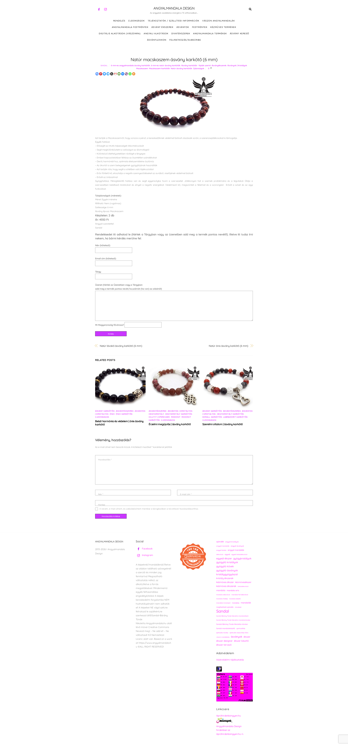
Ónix (112, 414)
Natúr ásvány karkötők (181, 68)
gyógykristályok (242, 558)
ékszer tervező (224, 644)
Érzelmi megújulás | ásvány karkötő (170, 424)
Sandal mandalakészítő (225, 628)
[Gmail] (115, 73)
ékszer (247, 636)
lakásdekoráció (243, 586)
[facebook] (99, 9)
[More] (133, 73)
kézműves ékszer (225, 582)
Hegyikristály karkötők (178, 414)
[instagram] (105, 9)
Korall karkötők (212, 417)
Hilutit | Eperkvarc (159, 417)
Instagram (147, 555)
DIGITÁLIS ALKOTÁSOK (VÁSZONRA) (120, 33)
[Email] (119, 73)
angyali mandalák (222, 546)
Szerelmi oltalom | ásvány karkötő (222, 424)
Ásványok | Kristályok (237, 65)
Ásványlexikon (156, 40)
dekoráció (219, 554)
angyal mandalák (236, 550)
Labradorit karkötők (235, 417)
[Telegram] (108, 73)
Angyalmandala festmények (130, 27)
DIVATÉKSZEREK (180, 33)
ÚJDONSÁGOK (136, 20)
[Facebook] (97, 73)
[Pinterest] (100, 73)
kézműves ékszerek (226, 586)
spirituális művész (222, 633)
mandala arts (233, 590)
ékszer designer (224, 640)
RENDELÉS (119, 20)
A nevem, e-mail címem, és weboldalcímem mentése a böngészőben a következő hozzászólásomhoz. (149, 509)
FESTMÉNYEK (199, 27)
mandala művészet (223, 603)
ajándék (220, 541)
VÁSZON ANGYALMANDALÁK (218, 20)
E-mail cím (186, 494)
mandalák (246, 602)
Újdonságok (198, 68)
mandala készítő (235, 599)
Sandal (104, 65)
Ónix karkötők (124, 414)
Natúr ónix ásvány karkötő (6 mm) (228, 345)
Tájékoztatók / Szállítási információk (173, 20)
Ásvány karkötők (105, 411)
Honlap (101, 505)
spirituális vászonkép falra (239, 633)
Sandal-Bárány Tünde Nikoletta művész (232, 624)
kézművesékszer (243, 582)
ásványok (236, 636)
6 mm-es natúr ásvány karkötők (165, 65)
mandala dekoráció (223, 595)
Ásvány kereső (239, 33)
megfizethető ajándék (225, 607)
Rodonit (176, 417)
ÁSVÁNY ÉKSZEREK (162, 27)
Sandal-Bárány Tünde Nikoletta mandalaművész (233, 620)
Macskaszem (142, 68)
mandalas (235, 603)
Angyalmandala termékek (210, 33)
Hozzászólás (105, 459)
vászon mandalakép (222, 637)
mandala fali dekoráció (240, 595)
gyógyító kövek (225, 566)
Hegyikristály (156, 414)
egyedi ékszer (224, 558)
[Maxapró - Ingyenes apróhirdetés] (234, 721)
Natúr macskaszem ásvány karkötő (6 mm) (174, 59)
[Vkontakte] (122, 73)
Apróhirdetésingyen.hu (228, 715)
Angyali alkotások (156, 33)
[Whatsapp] (130, 73)
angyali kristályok (232, 542)
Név (100, 494)
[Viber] (126, 73)
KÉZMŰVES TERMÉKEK (223, 27)
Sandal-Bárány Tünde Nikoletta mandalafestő (232, 616)
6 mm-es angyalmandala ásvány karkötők (130, 65)
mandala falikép (222, 599)
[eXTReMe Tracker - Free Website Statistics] (219, 670)
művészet (238, 607)
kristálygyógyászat (227, 574)
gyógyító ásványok (227, 570)
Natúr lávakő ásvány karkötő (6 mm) (121, 345)
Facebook (147, 548)
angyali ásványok (237, 546)
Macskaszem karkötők (159, 68)
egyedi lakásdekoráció (239, 554)
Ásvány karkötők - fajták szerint (196, 65)
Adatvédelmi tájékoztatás (230, 659)
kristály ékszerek (224, 578)
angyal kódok (221, 550)
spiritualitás (240, 628)
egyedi (227, 554)
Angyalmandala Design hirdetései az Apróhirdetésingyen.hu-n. (230, 730)
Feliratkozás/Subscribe (185, 40)
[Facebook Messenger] (104, 73)
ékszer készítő (241, 640)
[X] (111, 73)
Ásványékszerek (219, 65)
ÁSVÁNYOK (182, 27)
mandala (220, 590)
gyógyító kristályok (227, 562)
